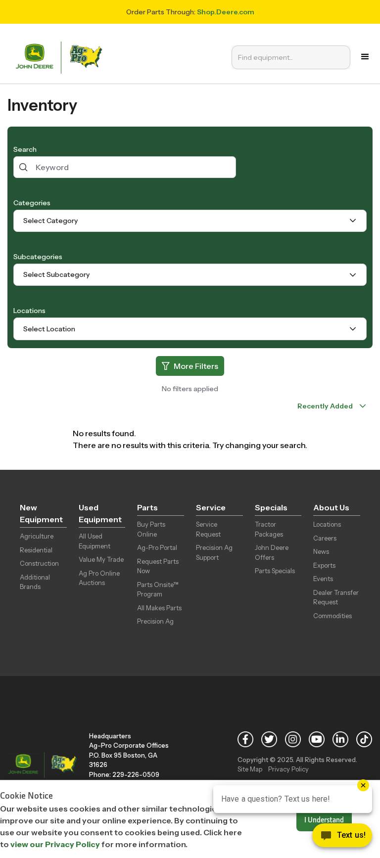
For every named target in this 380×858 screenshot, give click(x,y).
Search (25, 149)
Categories (31, 202)
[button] (365, 57)
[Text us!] (342, 837)
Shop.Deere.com (225, 11)
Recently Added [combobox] (324, 406)
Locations (29, 310)
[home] (60, 57)
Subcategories (37, 256)
